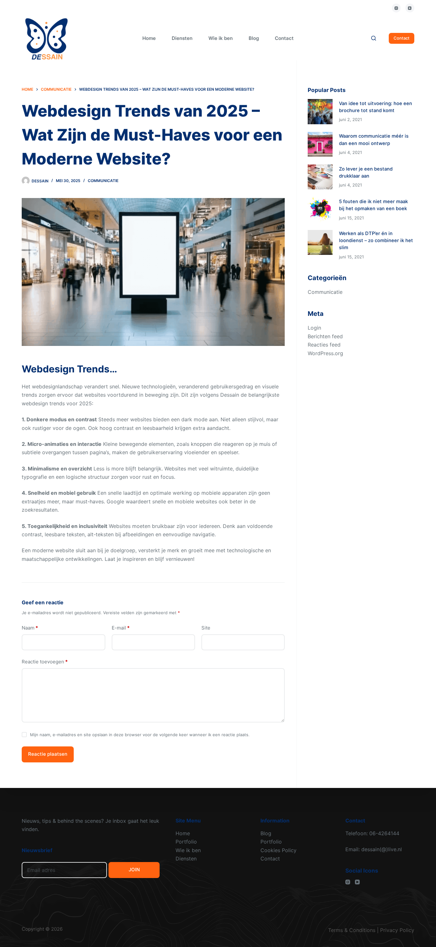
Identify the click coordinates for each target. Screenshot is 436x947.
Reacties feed (324, 344)
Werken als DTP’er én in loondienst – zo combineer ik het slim (376, 240)
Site (205, 628)
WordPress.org (325, 353)
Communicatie (103, 180)
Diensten (182, 38)
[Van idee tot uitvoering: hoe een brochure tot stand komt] (320, 111)
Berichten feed (325, 336)
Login (314, 328)
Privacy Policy (397, 930)
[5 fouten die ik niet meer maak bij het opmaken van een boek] (320, 209)
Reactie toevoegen (45, 662)
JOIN (134, 870)
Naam (30, 628)
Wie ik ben (220, 38)
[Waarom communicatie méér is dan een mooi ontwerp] (320, 144)
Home (149, 38)
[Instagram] (396, 8)
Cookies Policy (278, 850)
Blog (254, 38)
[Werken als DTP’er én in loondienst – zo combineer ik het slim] (320, 242)
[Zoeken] (373, 38)
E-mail (121, 628)
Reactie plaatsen (47, 754)
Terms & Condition (350, 930)
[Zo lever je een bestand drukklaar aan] (320, 176)
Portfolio (186, 841)
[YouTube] (409, 8)
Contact (284, 38)
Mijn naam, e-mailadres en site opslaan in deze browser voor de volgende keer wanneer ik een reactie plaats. (140, 734)
